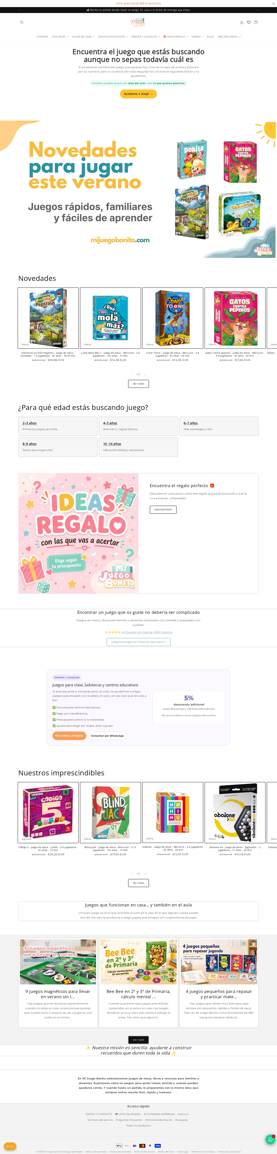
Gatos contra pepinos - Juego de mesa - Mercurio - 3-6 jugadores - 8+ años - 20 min (234, 354)
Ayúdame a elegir (138, 93)
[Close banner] (273, 3)
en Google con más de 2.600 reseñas (147, 632)
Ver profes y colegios (69, 735)
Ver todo (138, 383)
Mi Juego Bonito (52, 1152)
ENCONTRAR (163, 509)
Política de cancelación (229, 1152)
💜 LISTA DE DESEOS (128, 1114)
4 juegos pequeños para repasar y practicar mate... (219, 994)
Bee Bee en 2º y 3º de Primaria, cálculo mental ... (138, 994)
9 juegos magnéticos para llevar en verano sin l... (57, 994)
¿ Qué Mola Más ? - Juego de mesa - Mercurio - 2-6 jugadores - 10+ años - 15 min (110, 354)
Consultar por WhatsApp (107, 735)
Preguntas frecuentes (129, 1119)
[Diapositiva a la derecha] (145, 374)
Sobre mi (183, 1114)
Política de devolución (158, 1119)
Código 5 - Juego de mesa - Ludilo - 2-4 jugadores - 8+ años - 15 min (48, 849)
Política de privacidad (120, 1152)
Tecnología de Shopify (71, 1152)
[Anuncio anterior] (19, 10)
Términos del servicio (144, 1152)
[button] (21, 22)
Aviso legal (182, 1152)
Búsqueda (181, 1119)
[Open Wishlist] (248, 22)
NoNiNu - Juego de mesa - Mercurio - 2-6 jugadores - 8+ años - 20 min (173, 848)
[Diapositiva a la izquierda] (131, 374)
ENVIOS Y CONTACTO (99, 1114)
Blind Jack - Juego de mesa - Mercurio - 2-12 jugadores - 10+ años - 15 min (110, 849)
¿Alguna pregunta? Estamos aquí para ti (138, 641)
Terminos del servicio (100, 1119)
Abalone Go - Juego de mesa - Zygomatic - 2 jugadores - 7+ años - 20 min (235, 849)
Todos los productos (138, 1125)
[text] (138, 3)
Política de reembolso (96, 1152)
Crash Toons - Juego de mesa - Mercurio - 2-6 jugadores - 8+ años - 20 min (172, 354)
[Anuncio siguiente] (257, 10)
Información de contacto (203, 1152)
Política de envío (166, 1152)
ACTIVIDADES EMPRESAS (159, 1114)
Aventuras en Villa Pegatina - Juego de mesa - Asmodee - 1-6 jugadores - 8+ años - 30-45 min (48, 354)
